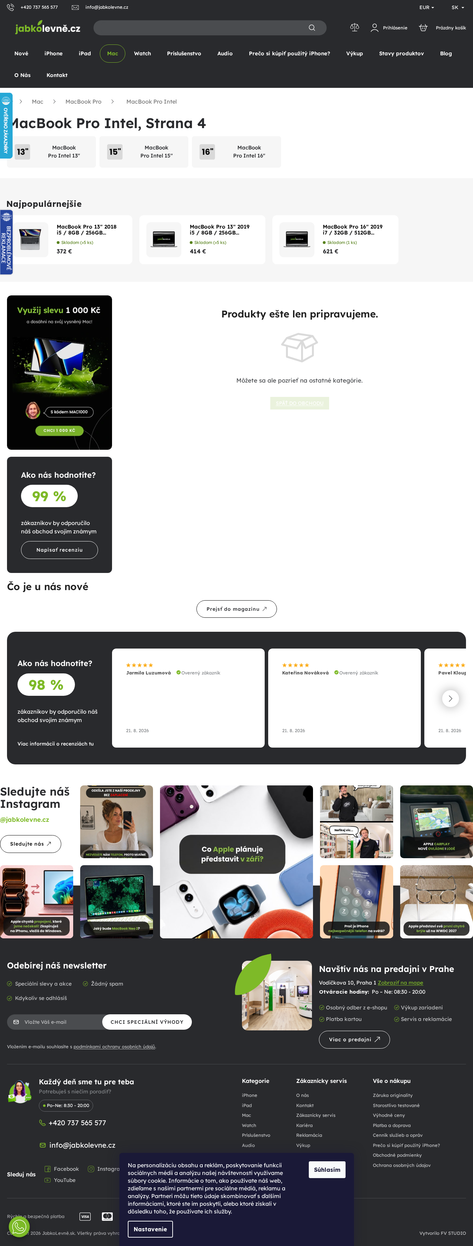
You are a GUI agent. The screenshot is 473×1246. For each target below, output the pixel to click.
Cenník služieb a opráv (398, 1135)
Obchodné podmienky (397, 1155)
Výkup (303, 1145)
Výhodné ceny (389, 1115)
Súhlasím (327, 1169)
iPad (247, 1105)
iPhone (249, 1095)
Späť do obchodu (300, 403)
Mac (246, 1115)
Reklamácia (309, 1135)
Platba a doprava (392, 1125)
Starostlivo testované (396, 1105)
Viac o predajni (350, 1039)
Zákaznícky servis (315, 1115)
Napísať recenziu (59, 550)
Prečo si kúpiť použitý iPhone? (406, 1145)
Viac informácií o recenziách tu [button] (56, 744)
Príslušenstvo (256, 1135)
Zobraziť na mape (400, 982)
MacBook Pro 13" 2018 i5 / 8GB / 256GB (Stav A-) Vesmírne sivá (87, 230)
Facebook (66, 1169)
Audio (248, 1145)
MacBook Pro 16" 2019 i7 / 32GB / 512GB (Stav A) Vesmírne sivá (353, 230)
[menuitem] (21, 53)
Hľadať (312, 28)
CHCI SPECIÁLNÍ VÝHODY (147, 1022)
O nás (302, 1095)
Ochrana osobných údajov (402, 1165)
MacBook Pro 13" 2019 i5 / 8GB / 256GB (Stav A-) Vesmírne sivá (220, 230)
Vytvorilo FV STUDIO (442, 1233)
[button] (450, 698)
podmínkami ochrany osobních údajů (114, 1046)
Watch (249, 1125)
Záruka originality (393, 1095)
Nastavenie (150, 1229)
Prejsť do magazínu (233, 609)
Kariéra (304, 1125)
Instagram (111, 1169)
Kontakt (305, 1105)
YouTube (65, 1180)
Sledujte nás (27, 844)
